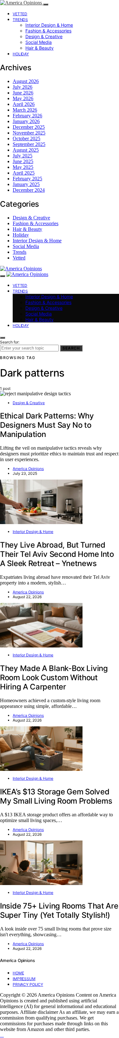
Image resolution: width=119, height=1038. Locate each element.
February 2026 (27, 115)
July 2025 (22, 155)
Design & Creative (44, 36)
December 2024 (29, 190)
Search (71, 348)
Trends (20, 19)
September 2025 (29, 144)
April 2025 (24, 173)
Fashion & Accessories (48, 30)
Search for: (9, 342)
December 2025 (29, 127)
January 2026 (26, 121)
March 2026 (25, 110)
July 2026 (22, 87)
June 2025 (23, 161)
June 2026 (23, 92)
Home (18, 973)
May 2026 (23, 98)
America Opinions (28, 468)
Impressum (24, 978)
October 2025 (26, 138)
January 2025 (26, 184)
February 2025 (27, 178)
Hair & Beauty (39, 48)
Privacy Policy (28, 984)
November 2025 (29, 132)
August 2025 (26, 150)
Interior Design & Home (49, 25)
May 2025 (23, 167)
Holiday (21, 54)
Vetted (20, 13)
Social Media (38, 42)
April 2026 (24, 104)
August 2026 (26, 81)
